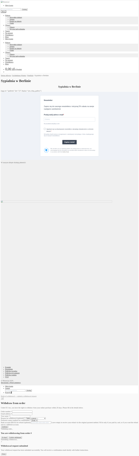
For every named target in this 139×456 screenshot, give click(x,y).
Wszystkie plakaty (16, 17)
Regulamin (9, 369)
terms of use (66, 151)
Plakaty (7, 15)
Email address (6, 414)
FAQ (7, 377)
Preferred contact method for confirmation (16, 420)
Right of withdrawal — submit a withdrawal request (18, 396)
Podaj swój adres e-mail (53, 115)
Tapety (7, 31)
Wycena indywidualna (17, 29)
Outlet (12, 23)
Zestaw (12, 19)
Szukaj (24, 9)
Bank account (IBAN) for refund (16, 422)
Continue (4, 427)
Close (3, 454)
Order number (6, 411)
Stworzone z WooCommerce (11, 383)
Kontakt (8, 367)
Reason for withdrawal (12, 418)
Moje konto (9, 5)
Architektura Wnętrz (19, 75)
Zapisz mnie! (69, 142)
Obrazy (7, 25)
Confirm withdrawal (15, 437)
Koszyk (8, 392)
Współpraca (9, 35)
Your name (5, 416)
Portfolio (30, 75)
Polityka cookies (11, 375)
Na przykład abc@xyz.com (52, 123)
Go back (4, 437)
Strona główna (6, 75)
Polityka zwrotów (11, 371)
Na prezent (9, 33)
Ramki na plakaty (16, 21)
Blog (7, 37)
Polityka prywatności (12, 373)
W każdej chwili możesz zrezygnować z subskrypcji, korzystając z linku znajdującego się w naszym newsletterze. (69, 135)
